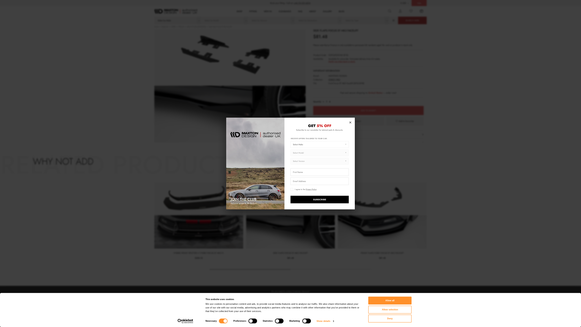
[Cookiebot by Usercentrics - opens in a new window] (185, 321)
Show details (323, 321)
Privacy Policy (311, 189)
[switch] (252, 321)
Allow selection (390, 309)
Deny (390, 318)
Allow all (389, 300)
